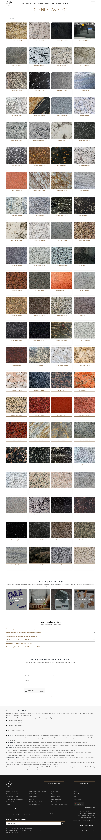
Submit (50, 696)
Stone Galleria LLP (9, 828)
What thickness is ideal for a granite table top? (18, 639)
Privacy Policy (35, 830)
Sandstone (40, 3)
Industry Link (31, 799)
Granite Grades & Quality (12, 796)
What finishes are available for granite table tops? (19, 643)
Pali (75, 796)
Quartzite (47, 3)
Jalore (75, 791)
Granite (34, 3)
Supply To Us (54, 794)
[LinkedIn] (93, 830)
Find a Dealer (54, 802)
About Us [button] (28, 3)
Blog (14, 808)
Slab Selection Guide (11, 802)
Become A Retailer (55, 796)
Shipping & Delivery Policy (12, 791)
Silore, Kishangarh (78, 799)
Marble (52, 3)
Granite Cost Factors (33, 794)
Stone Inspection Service (34, 804)
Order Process (54, 791)
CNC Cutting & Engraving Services (59, 804)
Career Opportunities (56, 799)
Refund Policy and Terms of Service (14, 799)
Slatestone (58, 3)
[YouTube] (86, 830)
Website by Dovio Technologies (12, 832)
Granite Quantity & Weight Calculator (37, 791)
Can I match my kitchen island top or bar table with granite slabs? (23, 647)
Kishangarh (76, 794)
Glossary (8, 804)
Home (23, 3)
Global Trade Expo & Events (35, 802)
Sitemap (57, 830)
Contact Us (65, 3)
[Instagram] (82, 830)
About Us (8, 808)
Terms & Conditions (44, 830)
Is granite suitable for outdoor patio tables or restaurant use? (22, 636)
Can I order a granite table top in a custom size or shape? (21, 629)
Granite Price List (33, 796)
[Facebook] (90, 830)
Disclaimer (52, 830)
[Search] (83, 3)
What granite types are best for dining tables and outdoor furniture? (24, 632)
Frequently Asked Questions (12, 794)
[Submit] (63, 823)
